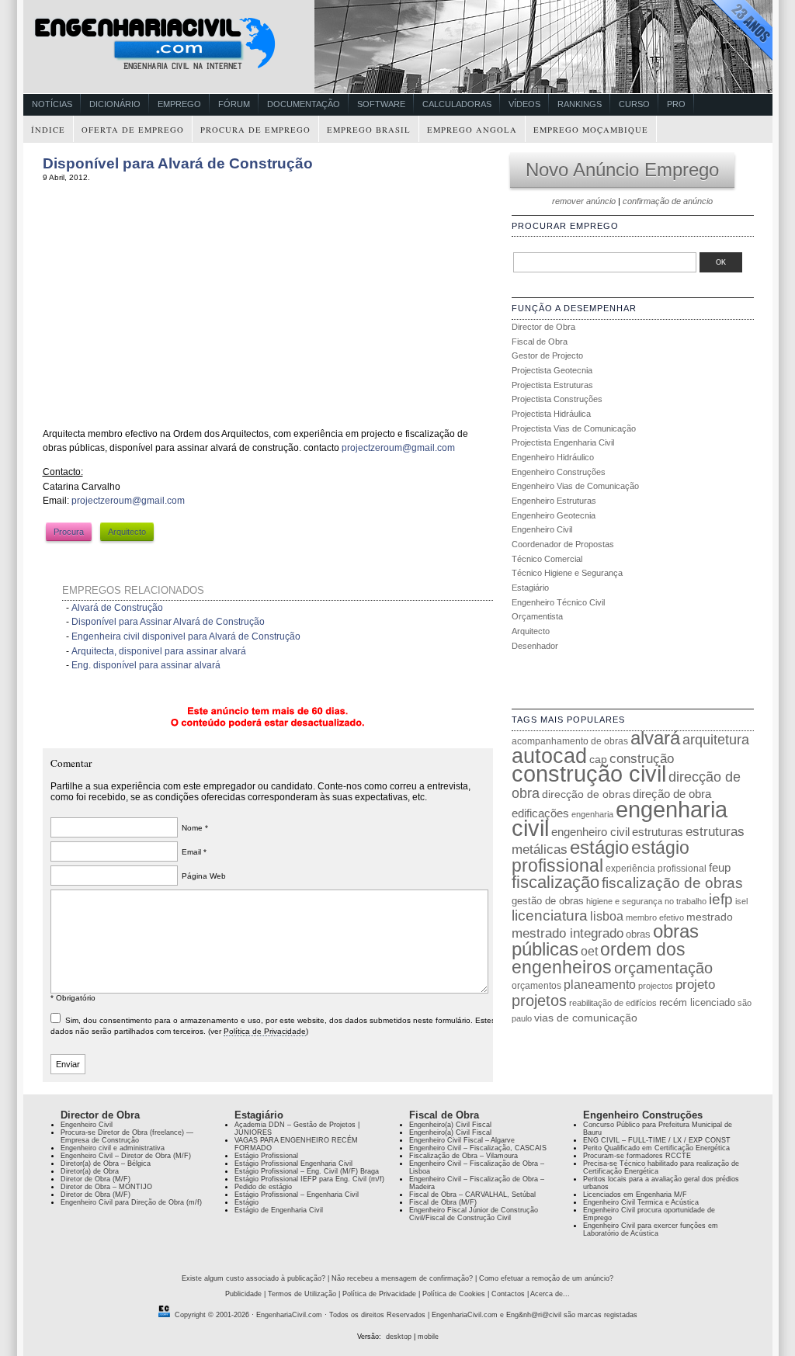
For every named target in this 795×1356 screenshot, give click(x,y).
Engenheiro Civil (542, 529)
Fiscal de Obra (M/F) (443, 1202)
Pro (676, 104)
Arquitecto (127, 531)
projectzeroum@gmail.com (398, 447)
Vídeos (524, 104)
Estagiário (530, 587)
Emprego (179, 104)
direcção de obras (586, 794)
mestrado (709, 916)
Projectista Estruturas (552, 385)
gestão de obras (548, 901)
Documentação (303, 104)
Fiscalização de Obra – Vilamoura (463, 1156)
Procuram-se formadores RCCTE (637, 1156)
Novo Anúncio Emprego (622, 169)
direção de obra (672, 794)
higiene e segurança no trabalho (646, 901)
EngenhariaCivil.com (289, 1315)
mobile (428, 1336)
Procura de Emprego (255, 129)
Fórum (234, 104)
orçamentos (536, 985)
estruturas (657, 832)
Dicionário (115, 104)
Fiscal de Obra (540, 341)
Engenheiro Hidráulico (553, 457)
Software (381, 104)
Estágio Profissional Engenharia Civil (293, 1163)
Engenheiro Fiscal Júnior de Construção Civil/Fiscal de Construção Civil (473, 1214)
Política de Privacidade (265, 1031)
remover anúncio (584, 201)
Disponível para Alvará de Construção (178, 163)
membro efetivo (655, 917)
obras (638, 934)
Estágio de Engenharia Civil (278, 1210)
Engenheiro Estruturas (554, 500)
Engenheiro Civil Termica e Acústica (641, 1202)
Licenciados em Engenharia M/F (635, 1194)
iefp (721, 899)
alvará (655, 737)
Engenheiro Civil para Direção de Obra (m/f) (131, 1202)
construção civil (589, 773)
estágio (599, 848)
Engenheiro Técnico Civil (558, 602)
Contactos (508, 1294)
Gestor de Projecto (547, 355)
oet (589, 951)
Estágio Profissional (266, 1156)
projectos (655, 985)
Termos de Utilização (302, 1294)
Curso (634, 104)
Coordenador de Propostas (563, 544)
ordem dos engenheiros (599, 958)
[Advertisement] (173, 294)
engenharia (592, 814)
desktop (398, 1336)
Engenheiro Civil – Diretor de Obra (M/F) (126, 1156)
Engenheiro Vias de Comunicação (575, 486)
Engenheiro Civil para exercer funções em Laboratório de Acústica (650, 1229)
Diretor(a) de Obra (90, 1171)
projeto (695, 984)
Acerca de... (550, 1294)
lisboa (606, 916)
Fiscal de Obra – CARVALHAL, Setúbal (472, 1194)
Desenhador (535, 645)
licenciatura (550, 915)
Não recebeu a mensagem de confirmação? (402, 1278)
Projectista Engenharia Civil (563, 442)
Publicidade (243, 1294)
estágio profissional (600, 857)
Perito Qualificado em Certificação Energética (656, 1148)
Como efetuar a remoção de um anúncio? (546, 1278)
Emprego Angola (472, 129)
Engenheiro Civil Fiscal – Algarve (462, 1140)
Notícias (52, 104)
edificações (540, 813)
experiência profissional (656, 868)
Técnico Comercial (547, 559)
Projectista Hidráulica (551, 413)
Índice (48, 129)
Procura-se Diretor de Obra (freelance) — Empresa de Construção (127, 1136)
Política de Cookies (453, 1294)
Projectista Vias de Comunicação (574, 428)
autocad (549, 756)
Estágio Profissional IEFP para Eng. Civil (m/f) (309, 1179)
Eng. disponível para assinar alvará (145, 665)
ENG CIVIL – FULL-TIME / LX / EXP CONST (657, 1140)
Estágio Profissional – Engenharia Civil (296, 1194)
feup (720, 868)
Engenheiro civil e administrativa (113, 1148)
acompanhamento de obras (570, 741)
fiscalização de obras (672, 883)
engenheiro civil (590, 831)
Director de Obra (543, 326)
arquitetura (715, 739)
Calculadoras (456, 104)
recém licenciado (697, 1002)
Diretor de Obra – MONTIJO (106, 1187)
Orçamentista (537, 616)
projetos (539, 1000)
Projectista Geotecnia (552, 370)
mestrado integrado (567, 933)
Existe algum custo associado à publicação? (253, 1278)
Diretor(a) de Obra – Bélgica (106, 1163)
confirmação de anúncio (668, 201)
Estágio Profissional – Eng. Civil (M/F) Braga (306, 1171)
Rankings (579, 104)
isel (741, 901)
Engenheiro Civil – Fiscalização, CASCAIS (478, 1148)
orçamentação (663, 967)
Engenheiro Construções (559, 472)
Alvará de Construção (117, 607)
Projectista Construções (557, 399)
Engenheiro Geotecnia (553, 515)
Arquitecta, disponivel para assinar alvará (158, 651)
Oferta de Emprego (133, 129)
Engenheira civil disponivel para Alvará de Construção (185, 636)
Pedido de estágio (263, 1187)
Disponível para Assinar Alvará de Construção (168, 621)
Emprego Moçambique (590, 129)
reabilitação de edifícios (613, 1002)
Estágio (246, 1202)
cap (598, 759)
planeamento (600, 984)
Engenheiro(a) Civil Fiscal (450, 1125)
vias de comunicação (585, 1017)
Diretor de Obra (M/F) (95, 1179)
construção (641, 758)
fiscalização (555, 882)
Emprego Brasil (369, 129)
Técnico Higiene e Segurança (567, 572)
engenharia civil (619, 818)
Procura (69, 531)
